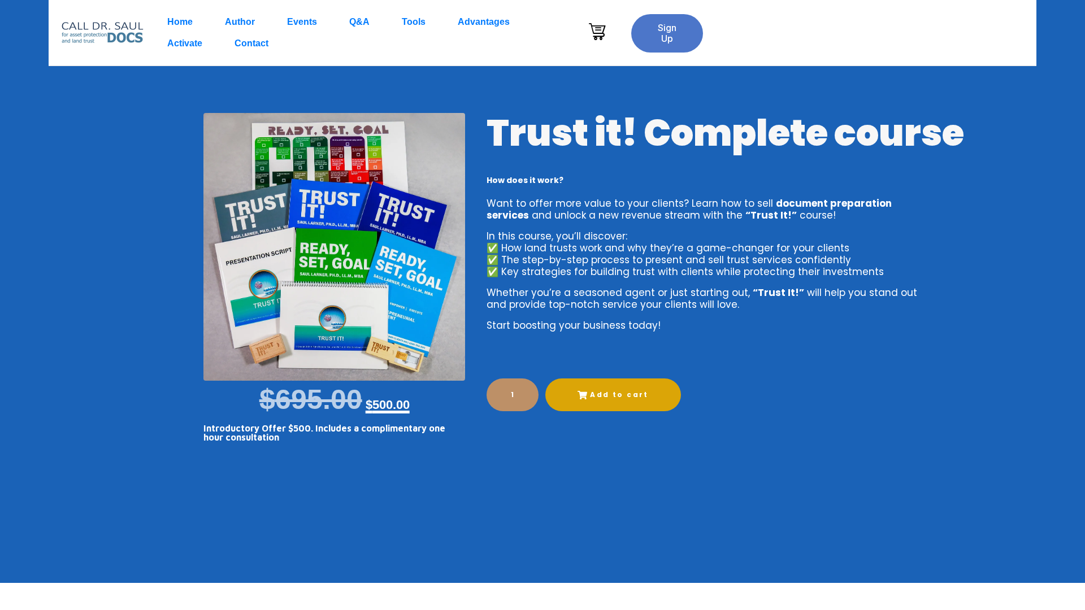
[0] (599, 31)
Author (240, 22)
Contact (251, 43)
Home (180, 22)
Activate (184, 43)
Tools (414, 22)
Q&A (359, 22)
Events (302, 22)
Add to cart (619, 394)
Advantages (484, 22)
